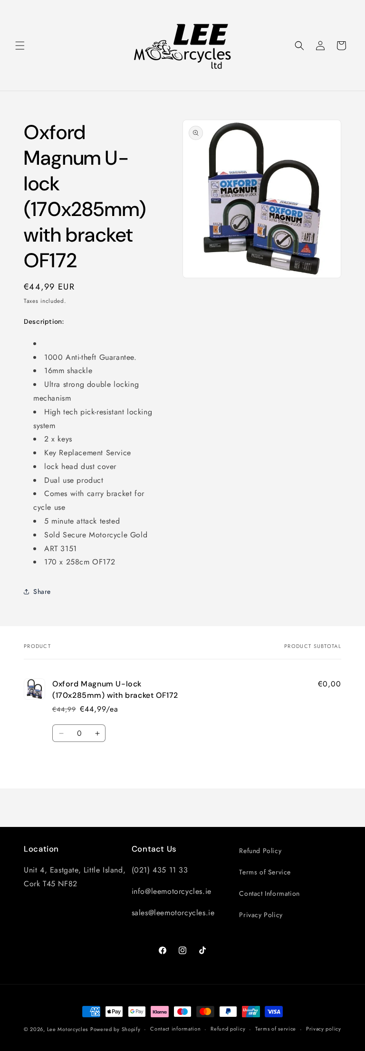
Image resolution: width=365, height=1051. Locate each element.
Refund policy (228, 1028)
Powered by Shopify (115, 1029)
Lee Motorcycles (67, 1029)
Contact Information (269, 893)
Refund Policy (260, 850)
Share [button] (42, 591)
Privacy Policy (260, 915)
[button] (20, 45)
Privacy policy (323, 1028)
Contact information (175, 1028)
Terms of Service (265, 872)
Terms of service (275, 1028)
